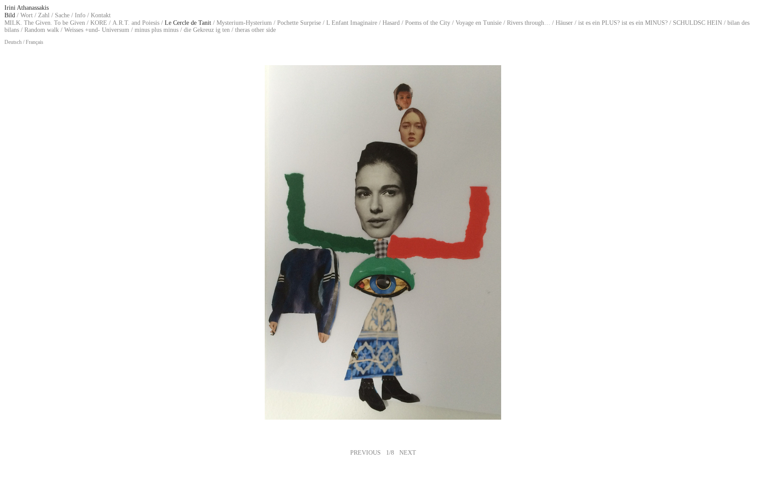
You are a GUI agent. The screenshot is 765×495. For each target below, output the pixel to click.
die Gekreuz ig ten (207, 30)
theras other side (255, 30)
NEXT (407, 452)
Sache (62, 15)
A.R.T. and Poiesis (135, 22)
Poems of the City (427, 22)
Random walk (41, 30)
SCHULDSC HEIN (697, 22)
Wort (26, 15)
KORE (98, 22)
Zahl (44, 15)
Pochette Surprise (299, 22)
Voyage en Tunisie (479, 22)
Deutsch (13, 42)
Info (80, 15)
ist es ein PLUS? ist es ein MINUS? (623, 22)
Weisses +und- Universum (96, 30)
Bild (9, 15)
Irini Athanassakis (26, 7)
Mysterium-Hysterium (244, 22)
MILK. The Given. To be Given (44, 22)
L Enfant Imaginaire (351, 22)
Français (34, 42)
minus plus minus (156, 30)
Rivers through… (528, 22)
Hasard (391, 22)
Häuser (564, 22)
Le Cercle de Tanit (188, 22)
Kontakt (101, 15)
